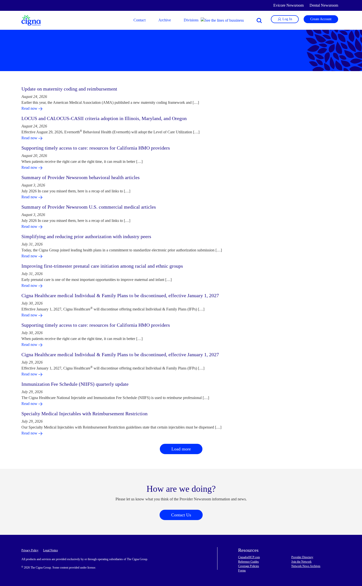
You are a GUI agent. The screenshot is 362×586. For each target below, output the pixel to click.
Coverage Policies (248, 566)
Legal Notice (50, 550)
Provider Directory (302, 557)
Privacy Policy (29, 550)
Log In (286, 19)
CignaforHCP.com (249, 557)
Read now (29, 108)
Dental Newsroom (324, 5)
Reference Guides (248, 561)
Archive (164, 20)
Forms (242, 570)
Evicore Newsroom (288, 5)
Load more (181, 449)
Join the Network (301, 561)
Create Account (320, 19)
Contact (139, 20)
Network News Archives (305, 566)
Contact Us (181, 514)
